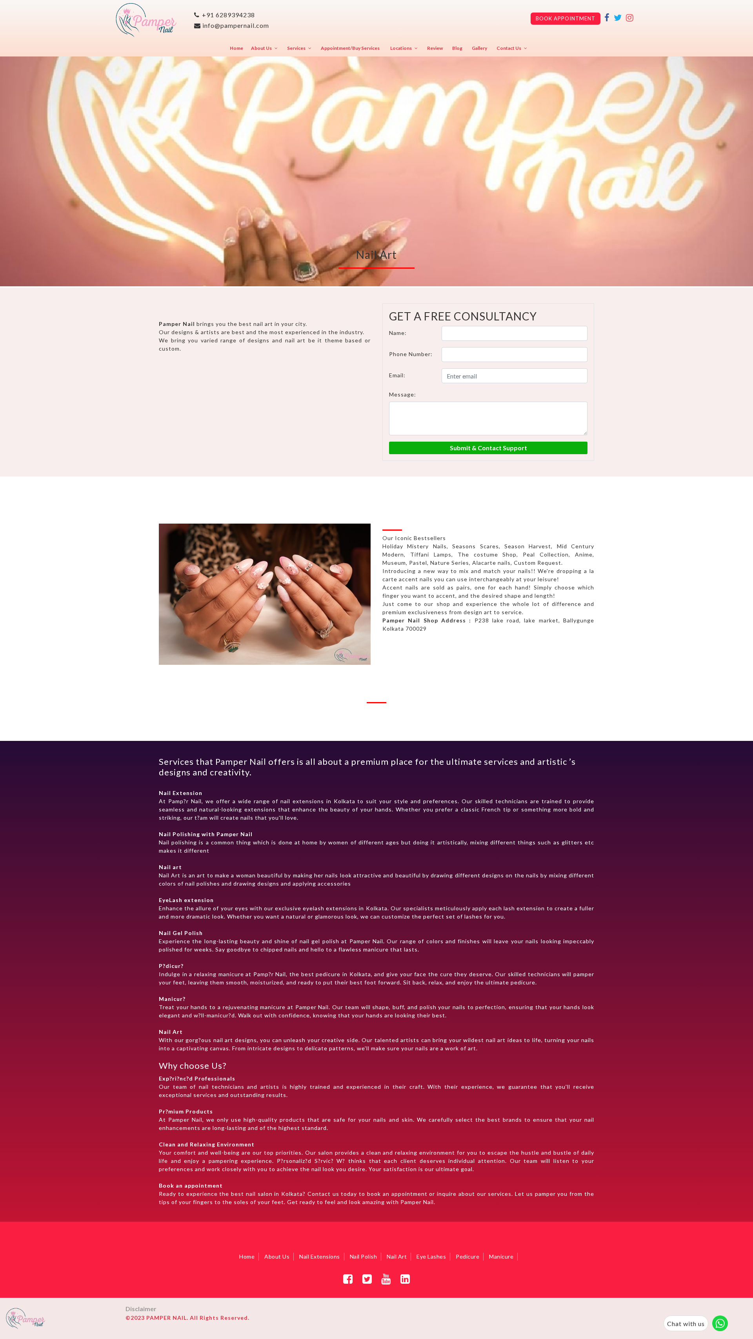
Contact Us (509, 48)
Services (296, 48)
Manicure (501, 1256)
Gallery (479, 48)
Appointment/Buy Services (350, 48)
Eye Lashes (431, 1256)
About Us (261, 48)
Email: (397, 375)
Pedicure (467, 1256)
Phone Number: (411, 354)
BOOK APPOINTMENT (565, 18)
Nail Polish (363, 1256)
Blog (457, 48)
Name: (398, 332)
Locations (401, 48)
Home (236, 48)
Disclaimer (141, 1308)
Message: (402, 394)
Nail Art (397, 1256)
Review (435, 48)
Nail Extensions (319, 1256)
